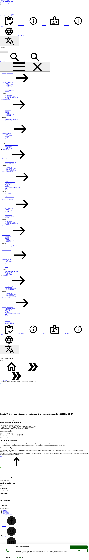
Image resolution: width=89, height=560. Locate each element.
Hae (25, 61)
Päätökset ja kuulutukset (9, 197)
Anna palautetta (5, 511)
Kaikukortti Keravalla (9, 148)
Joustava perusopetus (9, 121)
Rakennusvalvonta (8, 88)
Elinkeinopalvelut (8, 160)
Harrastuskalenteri (8, 147)
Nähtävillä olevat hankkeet (10, 96)
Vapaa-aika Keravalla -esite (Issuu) (11, 145)
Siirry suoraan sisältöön (4, 0)
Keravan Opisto (8, 115)
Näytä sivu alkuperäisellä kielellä (6, 1)
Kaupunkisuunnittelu (9, 84)
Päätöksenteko (7, 184)
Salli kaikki (79, 547)
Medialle (6, 188)
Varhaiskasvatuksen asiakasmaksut (11, 119)
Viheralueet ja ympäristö (9, 90)
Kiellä (79, 550)
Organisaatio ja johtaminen (10, 182)
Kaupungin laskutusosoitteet (10, 193)
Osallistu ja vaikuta (8, 183)
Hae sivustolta (3, 61)
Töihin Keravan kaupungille (10, 162)
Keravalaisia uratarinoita (9, 169)
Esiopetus (7, 111)
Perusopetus (7, 112)
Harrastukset (7, 139)
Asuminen (7, 83)
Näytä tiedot (18, 557)
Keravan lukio (7, 113)
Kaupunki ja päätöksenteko (7, 171)
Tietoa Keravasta (8, 189)
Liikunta (6, 137)
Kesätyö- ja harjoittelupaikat (10, 168)
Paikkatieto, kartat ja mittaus (10, 86)
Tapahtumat (7, 136)
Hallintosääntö (7, 194)
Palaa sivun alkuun (3, 465)
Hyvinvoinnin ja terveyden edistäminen (12, 187)
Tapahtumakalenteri (8, 146)
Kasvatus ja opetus (6, 99)
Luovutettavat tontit (8, 95)
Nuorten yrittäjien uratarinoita (10, 170)
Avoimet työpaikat (8, 167)
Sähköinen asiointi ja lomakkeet (11, 122)
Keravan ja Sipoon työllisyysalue (11, 159)
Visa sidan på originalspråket (5, 2)
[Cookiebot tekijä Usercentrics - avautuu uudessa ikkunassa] (8, 558)
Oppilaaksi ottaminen (9, 120)
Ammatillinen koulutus (9, 114)
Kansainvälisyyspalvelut (9, 163)
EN (21, 35)
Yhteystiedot (4, 510)
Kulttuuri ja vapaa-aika (6, 123)
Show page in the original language (7, 3)
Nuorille (6, 140)
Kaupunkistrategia (8, 196)
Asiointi (6, 185)
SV (20, 35)
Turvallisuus (7, 186)
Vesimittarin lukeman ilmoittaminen (11, 97)
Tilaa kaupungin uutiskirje (7, 514)
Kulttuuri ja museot (8, 135)
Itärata (1, 456)
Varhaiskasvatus (8, 110)
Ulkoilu (6, 138)
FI (18, 35)
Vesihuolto (7, 91)
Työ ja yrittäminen (5, 149)
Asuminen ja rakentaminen (7, 73)
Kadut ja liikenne (8, 85)
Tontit (6, 87)
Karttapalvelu (7, 98)
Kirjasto (6, 134)
